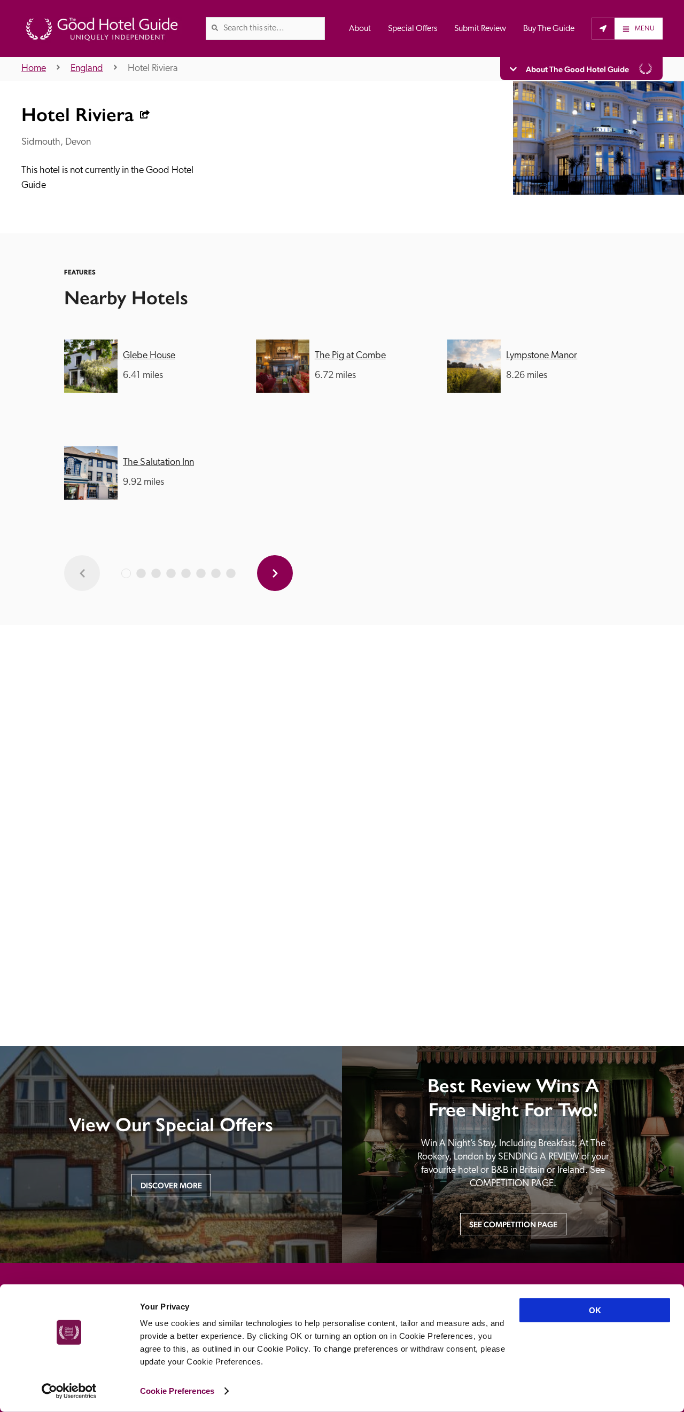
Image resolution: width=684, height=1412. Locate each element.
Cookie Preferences (177, 1390)
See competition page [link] (513, 1224)
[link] (215, 27)
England (87, 69)
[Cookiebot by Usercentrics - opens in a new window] (69, 1391)
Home (33, 69)
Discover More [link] (171, 1185)
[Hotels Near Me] (603, 28)
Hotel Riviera (153, 69)
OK (595, 1310)
